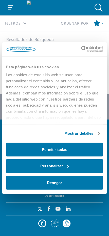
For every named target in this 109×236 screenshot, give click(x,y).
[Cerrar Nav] (10, 8)
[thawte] (42, 224)
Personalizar (51, 166)
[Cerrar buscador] (99, 8)
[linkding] (68, 208)
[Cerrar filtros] (99, 23)
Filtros (13, 23)
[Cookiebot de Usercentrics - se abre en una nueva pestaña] (81, 49)
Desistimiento (54, 196)
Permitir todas (54, 149)
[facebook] (48, 208)
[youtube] (58, 208)
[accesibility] (54, 224)
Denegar (54, 182)
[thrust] (67, 224)
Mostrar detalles (79, 133)
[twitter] (39, 208)
